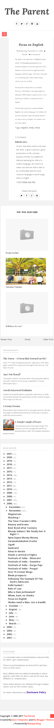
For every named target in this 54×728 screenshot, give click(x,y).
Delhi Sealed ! (15, 585)
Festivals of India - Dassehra (24, 561)
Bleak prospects (17, 575)
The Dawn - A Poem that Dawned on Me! (24, 358)
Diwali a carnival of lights (22, 554)
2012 (9, 482)
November (15, 510)
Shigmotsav (14, 514)
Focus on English (17, 598)
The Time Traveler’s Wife (22, 521)
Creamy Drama (11, 406)
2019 (9, 460)
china (37, 127)
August (13, 609)
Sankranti (13, 547)
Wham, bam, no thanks (21, 595)
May (11, 619)
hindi (31, 127)
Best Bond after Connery (22, 527)
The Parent (27, 11)
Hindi (41, 108)
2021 (9, 453)
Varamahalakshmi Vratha (22, 541)
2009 (9, 492)
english (24, 127)
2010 (9, 489)
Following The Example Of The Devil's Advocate (25, 580)
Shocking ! (14, 517)
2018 (9, 464)
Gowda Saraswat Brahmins (17, 390)
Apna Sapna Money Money (23, 537)
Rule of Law (14, 588)
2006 (9, 503)
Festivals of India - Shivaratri (24, 558)
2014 (9, 475)
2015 (9, 471)
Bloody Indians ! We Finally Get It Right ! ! (27, 533)
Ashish (18, 142)
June (12, 616)
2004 (9, 630)
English (37, 59)
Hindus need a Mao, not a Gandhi (27, 602)
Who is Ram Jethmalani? (21, 592)
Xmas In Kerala (16, 551)
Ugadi (11, 544)
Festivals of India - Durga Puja (25, 565)
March (13, 623)
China (27, 91)
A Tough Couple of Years (28, 421)
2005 (9, 626)
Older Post (48, 339)
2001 (9, 637)
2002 (9, 634)
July (11, 612)
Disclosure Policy (36, 692)
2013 (9, 478)
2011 (9, 485)
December (15, 507)
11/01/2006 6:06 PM (25, 182)
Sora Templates (20, 719)
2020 (9, 457)
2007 (9, 499)
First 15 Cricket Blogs (20, 571)
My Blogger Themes (43, 719)
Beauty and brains (18, 524)
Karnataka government (29, 63)
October (14, 605)
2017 (9, 467)
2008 (9, 496)
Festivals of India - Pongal (23, 568)
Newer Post (6, 339)
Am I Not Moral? (12, 374)
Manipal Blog (34, 723)
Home (28, 339)
